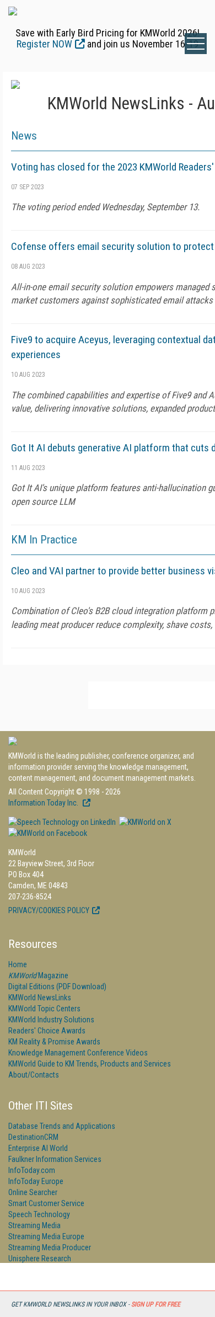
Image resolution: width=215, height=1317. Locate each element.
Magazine (38, 975)
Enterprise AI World (38, 1148)
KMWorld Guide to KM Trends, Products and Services (89, 1063)
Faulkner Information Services (54, 1159)
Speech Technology (39, 1214)
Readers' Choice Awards (46, 1030)
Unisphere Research (39, 1258)
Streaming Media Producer (49, 1247)
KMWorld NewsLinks (39, 997)
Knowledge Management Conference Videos (78, 1052)
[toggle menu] (196, 43)
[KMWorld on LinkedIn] (62, 822)
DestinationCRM (33, 1137)
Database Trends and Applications (61, 1126)
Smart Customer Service (46, 1203)
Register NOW (44, 44)
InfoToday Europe (35, 1181)
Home (17, 964)
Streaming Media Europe (46, 1236)
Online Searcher (32, 1192)
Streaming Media (34, 1225)
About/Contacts (33, 1074)
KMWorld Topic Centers (44, 1008)
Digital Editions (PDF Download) (57, 986)
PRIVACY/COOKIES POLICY (48, 910)
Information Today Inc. (44, 802)
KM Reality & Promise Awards (54, 1041)
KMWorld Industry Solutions (51, 1019)
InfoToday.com (31, 1170)
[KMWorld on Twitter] (144, 822)
